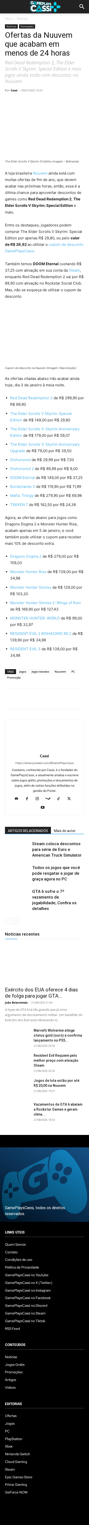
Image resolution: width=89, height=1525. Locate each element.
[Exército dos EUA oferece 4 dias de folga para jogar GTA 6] (44, 963)
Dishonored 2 (22, 468)
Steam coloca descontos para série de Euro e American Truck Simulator (57, 849)
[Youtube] (45, 808)
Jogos (22, 671)
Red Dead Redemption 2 (31, 398)
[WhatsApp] (44, 102)
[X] (21, 102)
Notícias (22, 18)
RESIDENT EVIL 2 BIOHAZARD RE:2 (40, 633)
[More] (67, 102)
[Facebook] (10, 102)
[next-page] (16, 921)
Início (8, 18)
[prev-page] (8, 921)
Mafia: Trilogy (22, 495)
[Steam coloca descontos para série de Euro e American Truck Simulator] (17, 849)
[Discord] (18, 799)
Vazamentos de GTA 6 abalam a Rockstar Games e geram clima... (58, 1109)
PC (73, 671)
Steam (74, 270)
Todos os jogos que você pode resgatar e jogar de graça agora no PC (56, 873)
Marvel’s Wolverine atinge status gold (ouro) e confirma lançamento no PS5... (58, 1035)
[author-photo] (44, 749)
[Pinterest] (33, 102)
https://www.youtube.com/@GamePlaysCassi (44, 763)
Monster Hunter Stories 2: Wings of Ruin (45, 602)
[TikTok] (60, 799)
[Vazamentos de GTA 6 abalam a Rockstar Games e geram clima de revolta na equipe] (17, 1110)
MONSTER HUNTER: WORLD (35, 618)
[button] (82, 6)
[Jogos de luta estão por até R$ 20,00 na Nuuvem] (17, 1086)
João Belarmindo (16, 1002)
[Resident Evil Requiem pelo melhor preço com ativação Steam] (17, 1061)
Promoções (27, 26)
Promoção (14, 677)
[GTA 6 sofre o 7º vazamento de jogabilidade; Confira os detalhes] (17, 897)
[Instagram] (39, 799)
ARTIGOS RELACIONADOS (28, 831)
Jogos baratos (40, 671)
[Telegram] (55, 102)
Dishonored (21, 459)
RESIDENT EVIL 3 (26, 649)
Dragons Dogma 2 (26, 556)
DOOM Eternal (22, 477)
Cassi (14, 90)
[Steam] (49, 799)
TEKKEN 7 (19, 504)
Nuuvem (40, 173)
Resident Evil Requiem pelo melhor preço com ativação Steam (56, 1060)
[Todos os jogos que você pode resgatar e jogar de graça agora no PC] (17, 873)
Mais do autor (65, 831)
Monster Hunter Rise (28, 571)
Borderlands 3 (22, 486)
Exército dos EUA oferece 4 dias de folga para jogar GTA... (41, 993)
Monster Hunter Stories (30, 587)
